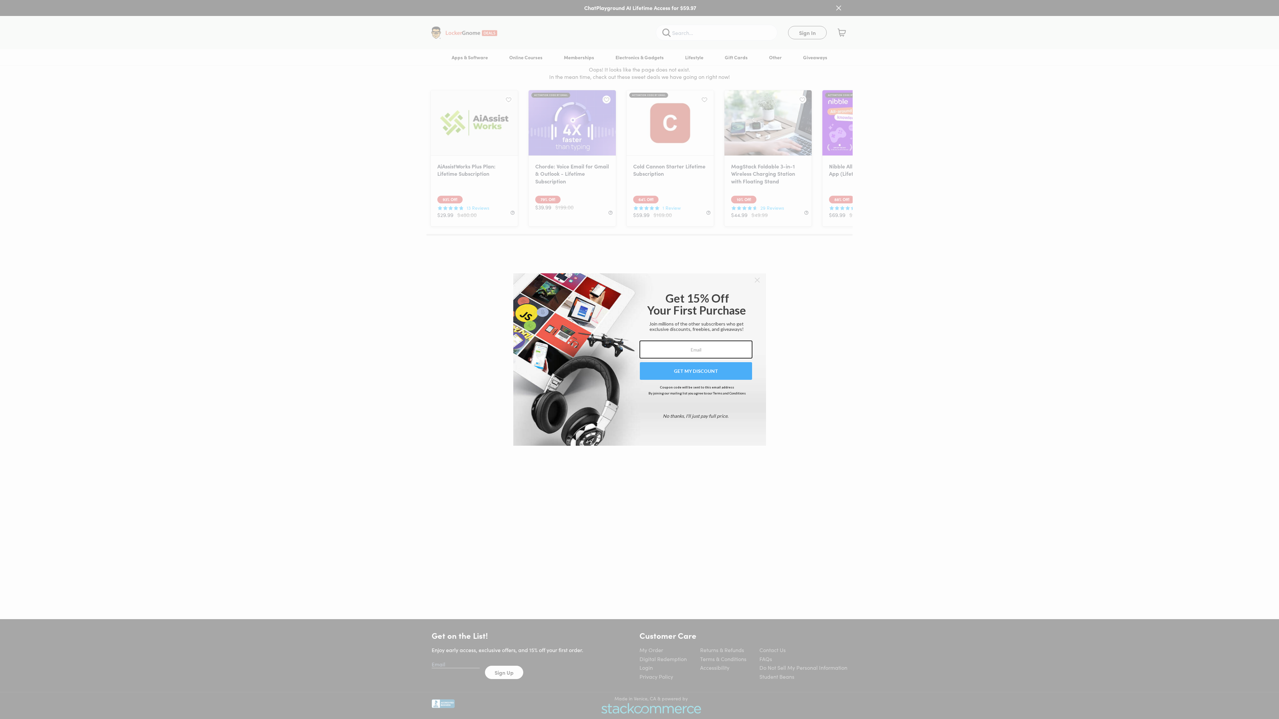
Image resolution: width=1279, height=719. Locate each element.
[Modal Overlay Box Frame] (639, 359)
